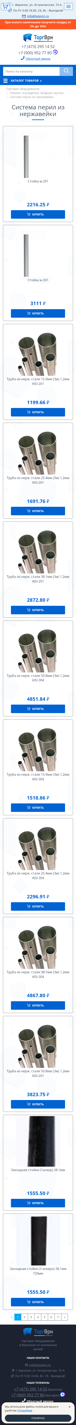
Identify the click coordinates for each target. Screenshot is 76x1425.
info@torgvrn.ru (38, 16)
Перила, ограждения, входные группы (37, 93)
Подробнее (25, 1410)
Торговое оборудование (23, 89)
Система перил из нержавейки (31, 97)
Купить (38, 214)
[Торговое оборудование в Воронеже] (38, 36)
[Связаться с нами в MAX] (55, 52)
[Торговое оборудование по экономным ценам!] (38, 1332)
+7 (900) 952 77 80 (35, 52)
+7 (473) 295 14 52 (38, 46)
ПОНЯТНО (38, 1418)
